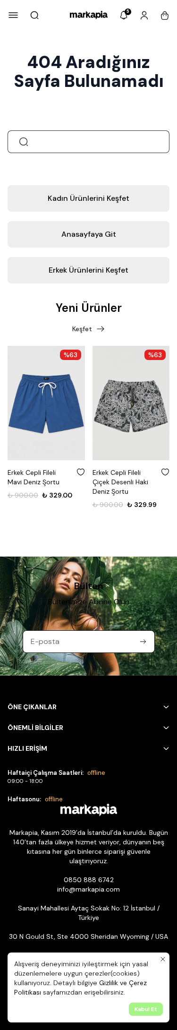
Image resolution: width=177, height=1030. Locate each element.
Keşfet (82, 329)
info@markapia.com (88, 889)
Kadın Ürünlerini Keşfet (88, 198)
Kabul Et (146, 1009)
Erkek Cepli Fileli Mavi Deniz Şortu (33, 477)
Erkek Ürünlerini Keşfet (88, 270)
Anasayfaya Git (88, 234)
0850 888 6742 (89, 880)
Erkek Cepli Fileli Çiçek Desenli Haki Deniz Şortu (120, 482)
